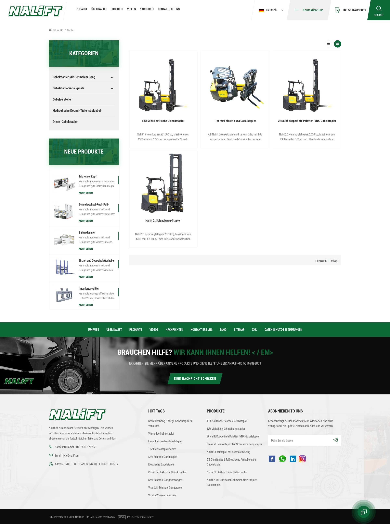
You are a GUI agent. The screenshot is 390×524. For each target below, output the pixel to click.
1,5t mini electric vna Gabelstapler (235, 121)
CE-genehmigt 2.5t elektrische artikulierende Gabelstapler (231, 462)
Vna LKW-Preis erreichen (162, 495)
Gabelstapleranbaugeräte (68, 88)
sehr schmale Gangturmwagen (165, 480)
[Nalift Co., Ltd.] (35, 10)
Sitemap (239, 329)
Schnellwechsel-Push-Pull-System (94, 205)
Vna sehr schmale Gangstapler (165, 487)
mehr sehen (86, 192)
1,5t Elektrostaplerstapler (162, 449)
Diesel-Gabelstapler (65, 122)
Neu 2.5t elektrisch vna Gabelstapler (227, 472)
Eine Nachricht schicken (195, 379)
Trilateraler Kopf (87, 176)
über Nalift (99, 9)
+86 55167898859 (354, 10)
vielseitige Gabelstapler (161, 433)
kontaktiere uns (169, 9)
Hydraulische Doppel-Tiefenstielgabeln (77, 111)
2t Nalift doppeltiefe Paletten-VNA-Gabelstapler (307, 121)
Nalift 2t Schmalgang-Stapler (163, 220)
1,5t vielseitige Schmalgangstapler (226, 428)
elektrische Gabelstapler (161, 464)
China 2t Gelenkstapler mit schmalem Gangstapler (234, 444)
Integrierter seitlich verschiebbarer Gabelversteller (95, 289)
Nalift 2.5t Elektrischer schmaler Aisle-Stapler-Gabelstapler (232, 482)
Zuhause (82, 9)
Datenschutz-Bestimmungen (283, 329)
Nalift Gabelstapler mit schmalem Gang (228, 452)
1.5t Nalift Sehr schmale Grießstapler (227, 421)
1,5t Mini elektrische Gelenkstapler (163, 121)
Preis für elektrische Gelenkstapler (167, 472)
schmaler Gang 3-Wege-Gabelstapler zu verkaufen (170, 423)
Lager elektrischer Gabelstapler (165, 441)
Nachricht (147, 9)
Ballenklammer (87, 232)
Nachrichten (174, 329)
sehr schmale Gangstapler (162, 456)
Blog (223, 329)
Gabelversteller (62, 99)
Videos (131, 9)
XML (254, 329)
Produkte (117, 9)
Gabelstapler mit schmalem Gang (74, 77)
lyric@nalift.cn (71, 455)
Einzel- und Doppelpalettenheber (97, 260)
